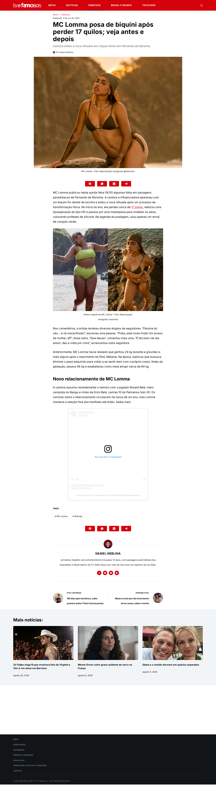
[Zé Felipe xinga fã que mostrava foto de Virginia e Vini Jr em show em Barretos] (43, 643)
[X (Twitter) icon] (105, 573)
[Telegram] (126, 183)
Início (52, 5)
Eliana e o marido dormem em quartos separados (171, 664)
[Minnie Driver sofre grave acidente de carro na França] (108, 643)
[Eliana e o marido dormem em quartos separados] (173, 643)
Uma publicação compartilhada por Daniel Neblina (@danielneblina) (108, 495)
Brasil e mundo (121, 5)
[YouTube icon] (117, 573)
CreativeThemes (61, 781)
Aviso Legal (19, 760)
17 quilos (137, 207)
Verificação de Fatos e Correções (30, 765)
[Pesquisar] (202, 5)
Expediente (18, 750)
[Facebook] (90, 183)
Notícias (72, 5)
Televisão (149, 5)
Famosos (94, 5)
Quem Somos (19, 745)
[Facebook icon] (99, 573)
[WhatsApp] (102, 183)
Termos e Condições (23, 755)
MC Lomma (61, 516)
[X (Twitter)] (114, 183)
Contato (17, 771)
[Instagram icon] (111, 573)
